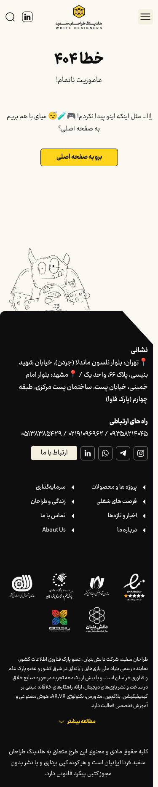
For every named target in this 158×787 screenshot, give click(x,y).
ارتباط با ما (54, 453)
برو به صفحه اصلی (79, 157)
